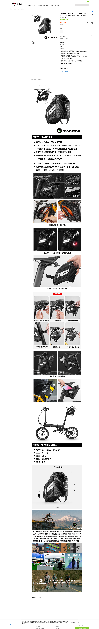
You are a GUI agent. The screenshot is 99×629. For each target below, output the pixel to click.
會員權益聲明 (57, 628)
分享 (62, 71)
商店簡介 (38, 626)
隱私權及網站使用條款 (40, 628)
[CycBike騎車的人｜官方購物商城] (17, 3)
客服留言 (57, 626)
